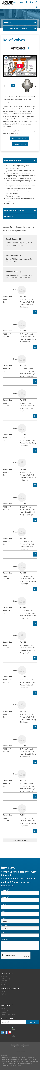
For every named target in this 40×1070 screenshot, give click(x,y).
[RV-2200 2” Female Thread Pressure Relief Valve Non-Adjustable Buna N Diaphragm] (22, 324)
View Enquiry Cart (20, 840)
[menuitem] (20, 976)
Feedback (4, 1012)
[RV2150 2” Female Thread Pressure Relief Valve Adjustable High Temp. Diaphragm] (22, 808)
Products (4, 981)
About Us (4, 976)
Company (4, 904)
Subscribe (33, 1022)
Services (4, 983)
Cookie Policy (25, 1045)
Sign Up (3, 994)
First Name (5, 890)
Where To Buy (5, 978)
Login (3, 992)
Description (4, 939)
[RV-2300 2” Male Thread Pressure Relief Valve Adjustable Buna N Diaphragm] (22, 394)
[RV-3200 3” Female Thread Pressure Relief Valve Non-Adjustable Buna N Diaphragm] (22, 739)
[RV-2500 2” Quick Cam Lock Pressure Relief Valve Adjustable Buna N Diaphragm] (22, 532)
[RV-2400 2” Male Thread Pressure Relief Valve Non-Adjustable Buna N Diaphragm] (22, 463)
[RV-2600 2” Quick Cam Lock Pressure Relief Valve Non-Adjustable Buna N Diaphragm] (22, 601)
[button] (35, 85)
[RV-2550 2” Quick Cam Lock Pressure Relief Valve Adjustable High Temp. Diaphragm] (22, 566)
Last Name (5, 897)
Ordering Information (14, 210)
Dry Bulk (7, 22)
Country (4, 918)
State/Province (5, 925)
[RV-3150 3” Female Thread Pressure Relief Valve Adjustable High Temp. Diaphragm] (22, 705)
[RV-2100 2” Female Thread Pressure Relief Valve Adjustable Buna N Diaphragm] (22, 290)
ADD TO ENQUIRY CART (19, 138)
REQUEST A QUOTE (20, 144)
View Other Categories (18, 28)
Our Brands (5, 985)
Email (3, 911)
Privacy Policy (15, 1045)
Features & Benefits (12, 160)
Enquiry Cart (7, 885)
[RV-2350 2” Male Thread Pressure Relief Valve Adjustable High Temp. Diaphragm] (22, 428)
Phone (3, 932)
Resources (8, 216)
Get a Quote (5, 1010)
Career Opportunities (8, 1014)
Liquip (3, 1008)
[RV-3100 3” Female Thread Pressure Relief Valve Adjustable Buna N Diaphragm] (22, 670)
